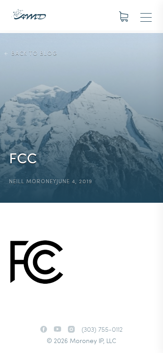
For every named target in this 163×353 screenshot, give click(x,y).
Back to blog (34, 54)
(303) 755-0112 (102, 330)
